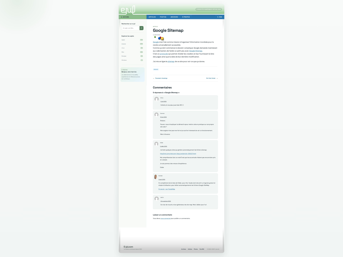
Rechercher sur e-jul (128, 24)
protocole (164, 54)
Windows (132, 60)
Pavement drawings (161, 78)
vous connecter (166, 218)
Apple (132, 40)
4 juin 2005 (163, 101)
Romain (160, 175)
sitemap (171, 61)
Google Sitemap (195, 51)
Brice (162, 98)
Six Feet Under (210, 78)
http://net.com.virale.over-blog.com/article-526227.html (178, 154)
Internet (132, 44)
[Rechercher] (141, 28)
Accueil (126, 17)
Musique (132, 56)
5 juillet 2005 (163, 146)
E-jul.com (128, 246)
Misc (132, 52)
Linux (132, 48)
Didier (161, 142)
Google (156, 42)
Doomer (162, 113)
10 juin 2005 (163, 117)
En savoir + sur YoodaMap (167, 189)
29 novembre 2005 (166, 201)
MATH (162, 197)
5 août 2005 (162, 179)
